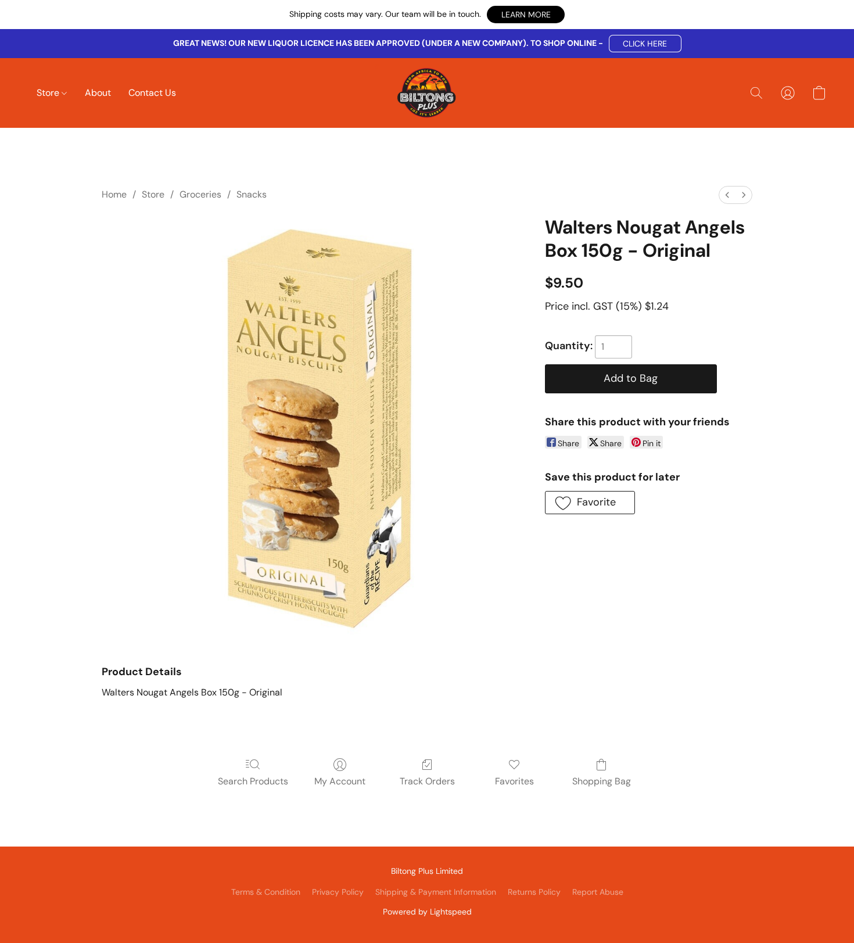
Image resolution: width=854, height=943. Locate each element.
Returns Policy (534, 892)
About (98, 93)
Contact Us (152, 93)
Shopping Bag (601, 781)
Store (49, 93)
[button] (526, 14)
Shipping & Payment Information (435, 892)
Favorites (514, 781)
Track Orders (427, 781)
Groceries (200, 194)
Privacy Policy (338, 892)
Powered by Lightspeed (427, 911)
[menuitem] (727, 195)
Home (114, 194)
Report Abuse (597, 892)
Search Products (253, 781)
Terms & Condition (265, 892)
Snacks (251, 194)
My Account (339, 781)
